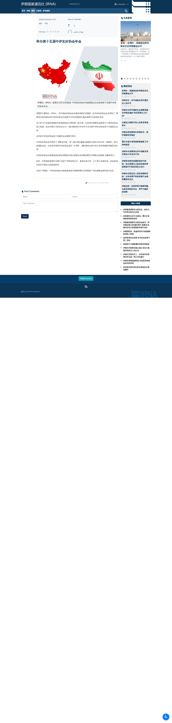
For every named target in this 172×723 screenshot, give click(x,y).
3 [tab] (127, 78)
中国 (46, 23)
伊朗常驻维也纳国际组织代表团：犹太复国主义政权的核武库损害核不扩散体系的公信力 (135, 164)
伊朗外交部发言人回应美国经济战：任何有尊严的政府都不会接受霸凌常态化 (135, 176)
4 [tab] (130, 78)
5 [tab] (133, 78)
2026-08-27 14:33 (130, 96)
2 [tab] (124, 78)
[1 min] (136, 31)
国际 (33, 11)
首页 (23, 11)
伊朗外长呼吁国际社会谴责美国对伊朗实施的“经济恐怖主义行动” (135, 113)
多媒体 (39, 11)
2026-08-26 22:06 (130, 182)
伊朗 (28, 11)
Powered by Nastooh (33, 291)
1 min (124, 60)
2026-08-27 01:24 (130, 147)
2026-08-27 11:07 (129, 106)
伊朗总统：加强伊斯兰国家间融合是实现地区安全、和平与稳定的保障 (135, 189)
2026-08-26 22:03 (130, 195)
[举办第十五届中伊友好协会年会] (77, 73)
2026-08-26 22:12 (130, 157)
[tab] (136, 203)
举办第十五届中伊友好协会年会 (58, 41)
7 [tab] (139, 78)
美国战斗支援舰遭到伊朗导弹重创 (136, 244)
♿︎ (166, 716)
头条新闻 (127, 18)
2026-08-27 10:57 (130, 118)
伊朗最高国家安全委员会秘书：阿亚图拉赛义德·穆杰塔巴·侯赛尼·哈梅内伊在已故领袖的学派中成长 (136, 225)
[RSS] (86, 286)
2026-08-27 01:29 (130, 138)
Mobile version (86, 278)
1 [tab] (121, 78)
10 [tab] (148, 78)
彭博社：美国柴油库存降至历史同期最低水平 (135, 44)
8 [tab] (142, 78)
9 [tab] (145, 78)
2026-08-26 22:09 (130, 169)
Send (25, 216)
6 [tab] (136, 78)
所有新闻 (46, 11)
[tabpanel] (136, 41)
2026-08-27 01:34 (130, 128)
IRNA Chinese (42, 4)
